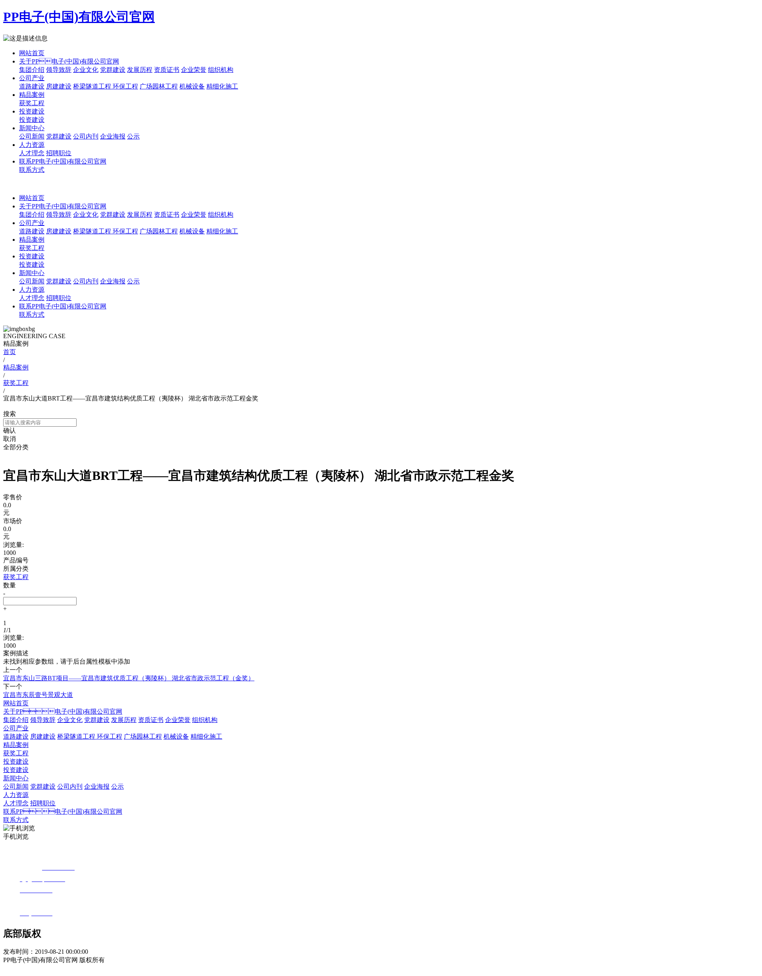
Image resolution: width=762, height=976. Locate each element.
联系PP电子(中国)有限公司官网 (62, 161)
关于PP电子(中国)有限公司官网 (62, 206)
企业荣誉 (193, 69)
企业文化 (85, 69)
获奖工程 (31, 103)
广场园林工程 (159, 86)
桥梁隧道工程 (93, 86)
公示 (133, 136)
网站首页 (31, 53)
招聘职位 (58, 153)
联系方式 (31, 169)
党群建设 (112, 69)
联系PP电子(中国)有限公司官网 (62, 811)
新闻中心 (31, 128)
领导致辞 (58, 69)
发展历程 (139, 69)
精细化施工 (222, 86)
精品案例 (31, 94)
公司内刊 (85, 136)
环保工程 (125, 86)
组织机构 (220, 69)
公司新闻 (31, 136)
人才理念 (31, 153)
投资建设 (31, 111)
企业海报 (112, 136)
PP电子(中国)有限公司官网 (79, 17)
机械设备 (192, 86)
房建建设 (58, 86)
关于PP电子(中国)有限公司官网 (69, 61)
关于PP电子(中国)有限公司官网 (62, 711)
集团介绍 (31, 69)
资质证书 (166, 69)
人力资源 (31, 144)
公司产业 (31, 78)
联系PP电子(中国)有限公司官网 (62, 306)
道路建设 (31, 86)
